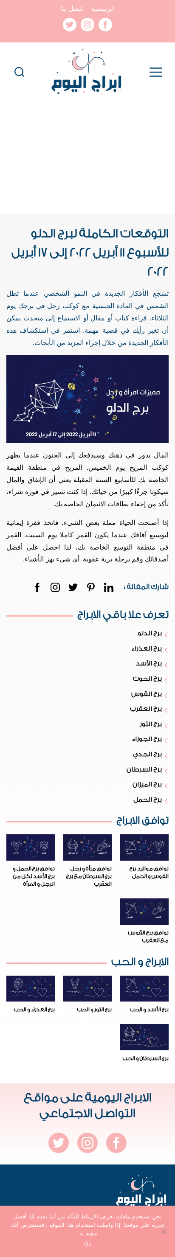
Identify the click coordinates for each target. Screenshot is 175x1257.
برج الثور (150, 724)
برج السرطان (144, 769)
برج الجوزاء (146, 739)
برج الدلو (149, 633)
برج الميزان (147, 784)
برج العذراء (146, 648)
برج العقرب (145, 709)
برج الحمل (147, 799)
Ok (87, 1244)
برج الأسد (148, 663)
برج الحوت (147, 678)
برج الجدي (147, 754)
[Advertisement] (87, 158)
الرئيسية (103, 8)
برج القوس (146, 694)
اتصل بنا (72, 8)
